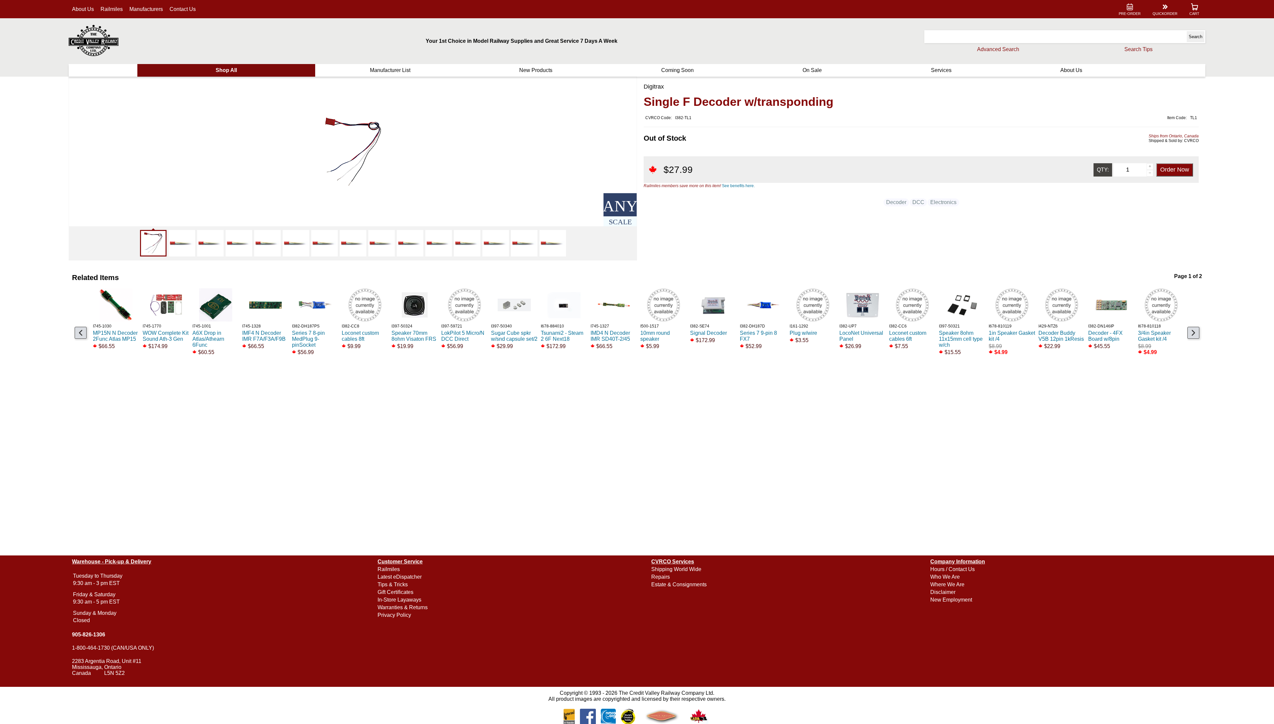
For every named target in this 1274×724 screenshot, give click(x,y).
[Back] (81, 333)
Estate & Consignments (679, 584)
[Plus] (1150, 166)
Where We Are (947, 584)
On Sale (812, 70)
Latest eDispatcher (400, 577)
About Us (83, 9)
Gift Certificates (395, 592)
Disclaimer (943, 592)
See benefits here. (738, 185)
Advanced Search (998, 49)
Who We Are (945, 577)
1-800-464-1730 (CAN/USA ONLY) (113, 648)
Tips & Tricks (393, 584)
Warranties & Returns (403, 607)
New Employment (951, 600)
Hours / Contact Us (952, 569)
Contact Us (183, 9)
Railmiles (112, 9)
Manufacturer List (390, 70)
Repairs (660, 577)
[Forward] (1193, 333)
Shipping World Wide (676, 569)
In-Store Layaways (399, 600)
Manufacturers (146, 9)
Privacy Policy (394, 615)
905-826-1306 (88, 634)
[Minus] (1150, 173)
